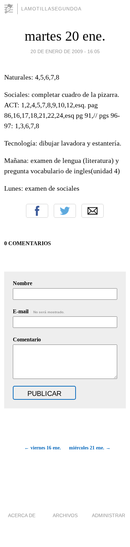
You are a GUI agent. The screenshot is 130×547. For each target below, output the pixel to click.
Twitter (65, 211)
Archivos (65, 515)
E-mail (38, 311)
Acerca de (21, 515)
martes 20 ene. (65, 36)
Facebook (37, 211)
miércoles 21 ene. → (90, 447)
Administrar (108, 515)
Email (92, 211)
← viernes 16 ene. (42, 447)
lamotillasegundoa (51, 8)
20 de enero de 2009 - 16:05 (65, 51)
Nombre (22, 283)
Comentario (27, 339)
